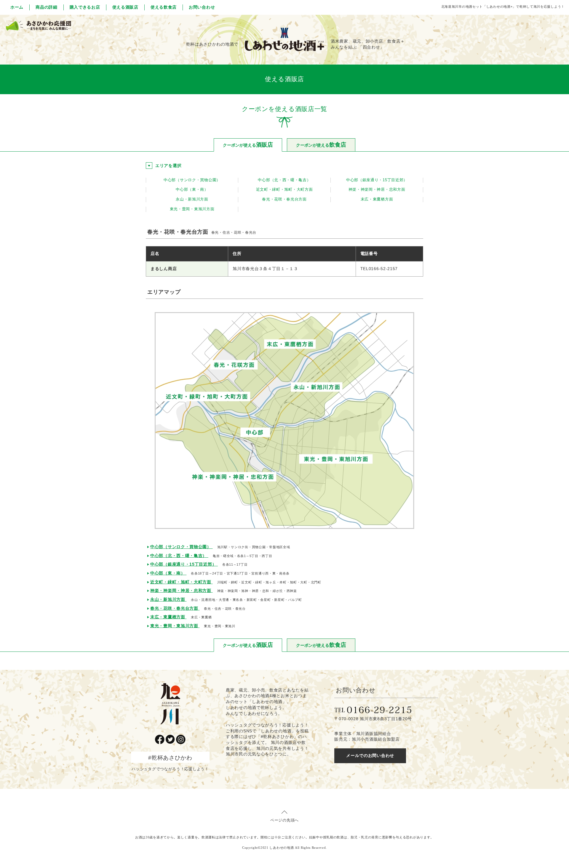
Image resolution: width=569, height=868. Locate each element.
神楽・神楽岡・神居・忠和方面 (377, 189)
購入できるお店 (85, 7)
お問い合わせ (202, 7)
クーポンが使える (248, 145)
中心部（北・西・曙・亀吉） (284, 180)
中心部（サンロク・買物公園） (192, 180)
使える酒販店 (125, 7)
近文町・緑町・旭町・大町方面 (284, 189)
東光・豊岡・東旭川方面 (192, 209)
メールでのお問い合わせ (370, 755)
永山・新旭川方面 (192, 199)
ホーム (16, 7)
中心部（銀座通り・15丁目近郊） (376, 180)
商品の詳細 (46, 7)
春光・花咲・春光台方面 (284, 199)
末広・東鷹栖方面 (377, 199)
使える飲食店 (164, 7)
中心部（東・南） (192, 189)
